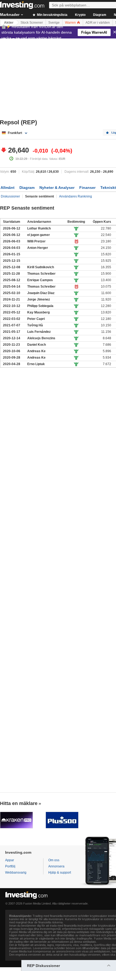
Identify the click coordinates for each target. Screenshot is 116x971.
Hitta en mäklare (18, 803)
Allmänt (8, 187)
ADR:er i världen (98, 22)
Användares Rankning (75, 196)
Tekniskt (108, 187)
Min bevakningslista (51, 15)
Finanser (87, 187)
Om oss (53, 860)
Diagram (99, 15)
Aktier (8, 22)
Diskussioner (10, 196)
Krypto (80, 15)
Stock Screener (32, 22)
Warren (71, 22)
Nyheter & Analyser (56, 187)
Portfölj (10, 866)
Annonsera (56, 866)
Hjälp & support (59, 872)
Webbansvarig (15, 872)
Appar (9, 860)
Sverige (54, 22)
